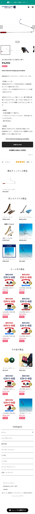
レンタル (4, 461)
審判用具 (4, 444)
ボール (3, 432)
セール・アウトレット (8, 467)
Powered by (15, 496)
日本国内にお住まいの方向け (17, 150)
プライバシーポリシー (9, 483)
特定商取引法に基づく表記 (10, 486)
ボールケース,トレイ (7, 450)
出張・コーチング (7, 472)
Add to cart (17, 144)
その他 (3, 455)
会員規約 (5, 489)
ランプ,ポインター (7, 438)
